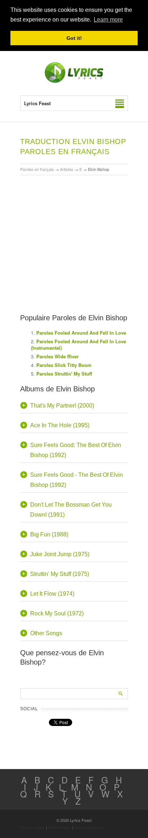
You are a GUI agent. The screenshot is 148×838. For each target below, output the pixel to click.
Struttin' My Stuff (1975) (59, 574)
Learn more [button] (108, 20)
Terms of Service (89, 827)
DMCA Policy (59, 827)
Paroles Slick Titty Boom (64, 365)
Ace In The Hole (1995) (59, 425)
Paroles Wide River (57, 356)
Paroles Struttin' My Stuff (64, 373)
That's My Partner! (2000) (62, 405)
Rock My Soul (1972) (57, 613)
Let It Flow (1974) (52, 594)
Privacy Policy (32, 827)
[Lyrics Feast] (74, 81)
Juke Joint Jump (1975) (59, 554)
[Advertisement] (74, 224)
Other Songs (46, 633)
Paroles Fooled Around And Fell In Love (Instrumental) (78, 344)
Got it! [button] (74, 38)
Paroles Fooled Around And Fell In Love (81, 332)
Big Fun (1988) (49, 534)
